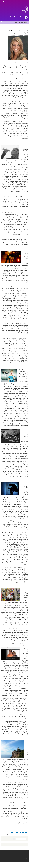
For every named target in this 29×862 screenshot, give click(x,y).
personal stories (24, 831)
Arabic (27, 3)
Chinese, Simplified (25, 5)
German (26, 7)
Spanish (26, 12)
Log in (4, 834)
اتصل (27, 858)
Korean (27, 9)
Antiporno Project (16, 16)
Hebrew (27, 8)
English (27, 6)
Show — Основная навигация (21, 22)
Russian (26, 11)
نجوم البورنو (13, 831)
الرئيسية (26, 26)
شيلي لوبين (18, 831)
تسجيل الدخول (4, 1)
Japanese (26, 13)
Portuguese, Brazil (25, 10)
